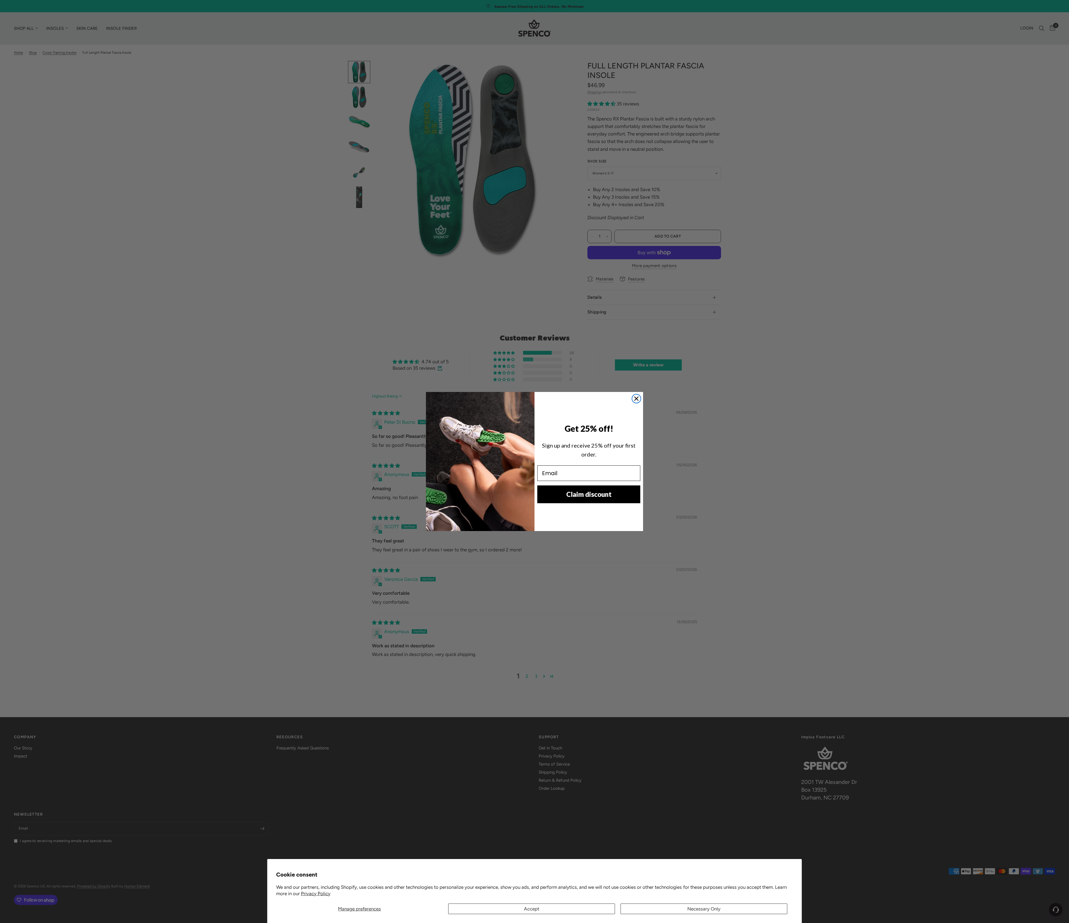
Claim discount (589, 494)
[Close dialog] (636, 398)
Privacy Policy (315, 893)
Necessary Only (703, 909)
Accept (531, 909)
